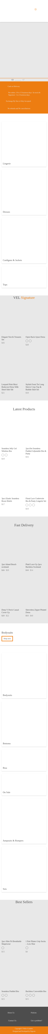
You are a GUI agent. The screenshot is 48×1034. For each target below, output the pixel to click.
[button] (29, 80)
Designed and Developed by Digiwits (24, 1031)
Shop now (7, 639)
